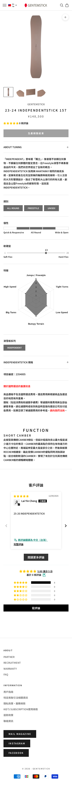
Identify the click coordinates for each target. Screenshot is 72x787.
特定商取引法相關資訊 (15, 697)
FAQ (5, 674)
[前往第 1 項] (8, 92)
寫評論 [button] (36, 608)
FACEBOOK (16, 753)
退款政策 (8, 715)
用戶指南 (8, 692)
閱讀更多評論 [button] (36, 557)
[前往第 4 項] (42, 92)
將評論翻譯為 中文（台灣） (33, 540)
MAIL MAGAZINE (20, 734)
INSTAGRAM (17, 743)
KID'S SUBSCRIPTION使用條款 (20, 709)
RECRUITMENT (12, 662)
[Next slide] (66, 526)
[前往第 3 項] (31, 92)
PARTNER (9, 657)
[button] (11, 123)
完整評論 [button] (18, 544)
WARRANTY (10, 668)
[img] (21, 496)
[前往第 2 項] (19, 92)
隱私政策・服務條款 (14, 703)
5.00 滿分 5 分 (45, 571)
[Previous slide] (6, 526)
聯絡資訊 (8, 721)
